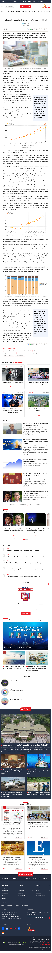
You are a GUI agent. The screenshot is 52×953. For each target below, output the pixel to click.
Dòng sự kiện (25, 804)
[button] (24, 539)
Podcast (34, 620)
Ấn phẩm (25, 582)
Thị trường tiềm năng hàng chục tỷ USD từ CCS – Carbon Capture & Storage (37, 771)
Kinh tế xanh (32, 11)
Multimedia (7, 620)
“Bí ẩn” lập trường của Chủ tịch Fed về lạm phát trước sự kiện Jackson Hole (35, 530)
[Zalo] (19, 928)
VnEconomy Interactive (35, 857)
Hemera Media (22, 942)
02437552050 (32, 914)
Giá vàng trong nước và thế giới (11, 857)
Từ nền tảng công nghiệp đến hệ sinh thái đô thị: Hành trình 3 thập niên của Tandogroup (36, 668)
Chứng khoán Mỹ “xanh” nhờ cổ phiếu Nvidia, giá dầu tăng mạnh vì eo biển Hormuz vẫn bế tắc (13, 410)
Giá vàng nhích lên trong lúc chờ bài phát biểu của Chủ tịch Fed (34, 460)
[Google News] (31, 29)
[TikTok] (15, 928)
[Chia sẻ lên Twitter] (39, 29)
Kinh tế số (24, 11)
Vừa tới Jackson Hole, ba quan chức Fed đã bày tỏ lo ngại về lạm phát (35, 424)
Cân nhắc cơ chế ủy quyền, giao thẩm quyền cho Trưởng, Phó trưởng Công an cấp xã (12, 771)
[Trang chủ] (2, 11)
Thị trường (40, 11)
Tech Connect (32, 1)
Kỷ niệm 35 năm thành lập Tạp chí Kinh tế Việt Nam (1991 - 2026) (38, 823)
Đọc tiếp (5, 421)
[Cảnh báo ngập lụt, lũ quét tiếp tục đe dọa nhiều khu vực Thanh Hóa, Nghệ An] (38, 784)
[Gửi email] (42, 29)
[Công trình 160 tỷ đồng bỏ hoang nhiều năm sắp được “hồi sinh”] (25, 728)
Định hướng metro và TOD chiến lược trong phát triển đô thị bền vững (12, 824)
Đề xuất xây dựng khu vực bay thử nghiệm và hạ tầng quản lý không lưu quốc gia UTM (11, 794)
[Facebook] (3, 928)
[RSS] (3, 932)
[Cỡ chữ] (7, 29)
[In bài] (4, 29)
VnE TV (24, 1)
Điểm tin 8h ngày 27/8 (16, 699)
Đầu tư (12, 11)
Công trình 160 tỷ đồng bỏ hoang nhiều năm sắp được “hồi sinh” (25, 745)
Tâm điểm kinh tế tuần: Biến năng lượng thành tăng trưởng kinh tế (13, 667)
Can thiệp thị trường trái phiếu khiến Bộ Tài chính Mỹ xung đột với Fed (35, 492)
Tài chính (18, 11)
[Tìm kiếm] (5, 7)
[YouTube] (11, 928)
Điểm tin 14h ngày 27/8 (16, 681)
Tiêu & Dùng (14, 1)
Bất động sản (30, 392)
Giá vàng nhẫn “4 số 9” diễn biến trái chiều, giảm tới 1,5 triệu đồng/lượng (35, 474)
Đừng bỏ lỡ (6, 511)
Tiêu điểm (6, 11)
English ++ (40, 1)
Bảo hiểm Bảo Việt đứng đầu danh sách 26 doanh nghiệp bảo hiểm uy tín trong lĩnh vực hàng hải (35, 441)
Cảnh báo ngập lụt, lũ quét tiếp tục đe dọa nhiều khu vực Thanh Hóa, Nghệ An (38, 793)
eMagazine (46, 620)
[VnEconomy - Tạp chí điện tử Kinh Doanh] (25, 874)
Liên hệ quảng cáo (38, 917)
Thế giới (3, 392)
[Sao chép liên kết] (44, 29)
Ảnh (3, 905)
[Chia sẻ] (47, 29)
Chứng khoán (4, 1)
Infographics (40, 620)
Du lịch (29, 366)
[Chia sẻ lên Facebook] (37, 29)
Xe (19, 1)
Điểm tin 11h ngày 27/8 (16, 690)
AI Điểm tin (25, 676)
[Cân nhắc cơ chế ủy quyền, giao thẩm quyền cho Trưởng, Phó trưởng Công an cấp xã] (13, 761)
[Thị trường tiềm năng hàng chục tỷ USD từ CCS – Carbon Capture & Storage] (38, 761)
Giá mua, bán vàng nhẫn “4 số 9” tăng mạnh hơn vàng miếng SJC (23, 550)
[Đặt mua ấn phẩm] (46, 6)
